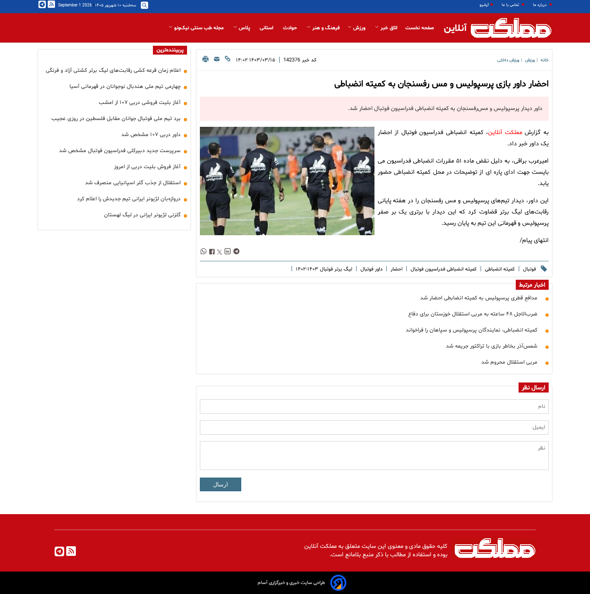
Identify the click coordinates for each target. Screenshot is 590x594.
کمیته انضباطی (499, 269)
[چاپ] (205, 61)
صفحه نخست (419, 28)
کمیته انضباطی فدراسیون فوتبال (443, 269)
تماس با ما (511, 5)
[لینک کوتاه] (227, 61)
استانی (267, 28)
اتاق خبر (388, 28)
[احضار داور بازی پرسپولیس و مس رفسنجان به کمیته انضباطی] (287, 181)
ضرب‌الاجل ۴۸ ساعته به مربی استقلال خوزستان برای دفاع (472, 314)
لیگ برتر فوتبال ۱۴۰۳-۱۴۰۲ (323, 269)
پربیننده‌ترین (170, 50)
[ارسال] (216, 61)
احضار (396, 269)
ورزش (359, 28)
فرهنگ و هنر (325, 28)
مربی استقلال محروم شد (509, 362)
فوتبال (528, 269)
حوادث (291, 28)
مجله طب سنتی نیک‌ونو (199, 28)
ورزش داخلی (508, 60)
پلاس (244, 28)
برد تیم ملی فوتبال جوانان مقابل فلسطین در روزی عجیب (116, 118)
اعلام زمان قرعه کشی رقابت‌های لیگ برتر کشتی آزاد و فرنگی (113, 70)
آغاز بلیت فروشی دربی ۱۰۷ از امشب (140, 102)
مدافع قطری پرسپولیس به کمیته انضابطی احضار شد (478, 298)
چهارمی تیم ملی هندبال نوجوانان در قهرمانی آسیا (125, 86)
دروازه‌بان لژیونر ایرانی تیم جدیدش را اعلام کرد (129, 199)
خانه (545, 60)
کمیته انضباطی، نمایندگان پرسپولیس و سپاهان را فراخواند (471, 330)
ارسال (220, 484)
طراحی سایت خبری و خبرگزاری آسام (291, 583)
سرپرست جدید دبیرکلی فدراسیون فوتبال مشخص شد (120, 151)
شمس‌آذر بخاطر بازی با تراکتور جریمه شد (491, 346)
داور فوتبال (370, 269)
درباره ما (540, 5)
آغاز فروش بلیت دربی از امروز (147, 167)
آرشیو (484, 5)
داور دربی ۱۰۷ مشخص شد (151, 134)
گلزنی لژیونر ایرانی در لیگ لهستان (142, 215)
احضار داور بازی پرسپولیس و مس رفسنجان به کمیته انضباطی (441, 84)
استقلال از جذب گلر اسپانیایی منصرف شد (133, 183)
